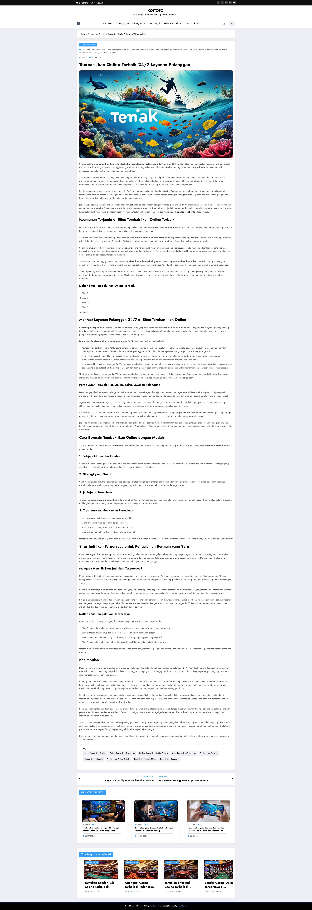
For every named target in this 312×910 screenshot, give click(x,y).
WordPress (153, 906)
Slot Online (108, 23)
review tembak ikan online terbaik (137, 49)
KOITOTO (155, 10)
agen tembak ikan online (91, 49)
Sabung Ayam (122, 23)
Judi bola (196, 23)
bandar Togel (154, 23)
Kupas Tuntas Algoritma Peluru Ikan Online (129, 780)
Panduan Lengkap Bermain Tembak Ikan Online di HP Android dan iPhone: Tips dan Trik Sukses (206, 829)
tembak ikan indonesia (198, 49)
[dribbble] (226, 2)
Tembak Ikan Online (172, 23)
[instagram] (230, 2)
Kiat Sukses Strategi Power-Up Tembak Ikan (183, 780)
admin (84, 57)
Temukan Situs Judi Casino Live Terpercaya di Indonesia (219, 885)
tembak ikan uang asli (108, 52)
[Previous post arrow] (80, 779)
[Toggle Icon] (78, 24)
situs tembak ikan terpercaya (161, 49)
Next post (163, 776)
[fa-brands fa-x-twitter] (222, 2)
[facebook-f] (218, 2)
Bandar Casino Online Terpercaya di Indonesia (99, 885)
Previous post (148, 776)
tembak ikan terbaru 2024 (88, 52)
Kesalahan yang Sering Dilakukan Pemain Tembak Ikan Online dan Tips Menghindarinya (154, 829)
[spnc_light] (232, 24)
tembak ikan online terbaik (217, 49)
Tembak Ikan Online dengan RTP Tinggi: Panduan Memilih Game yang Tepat (101, 829)
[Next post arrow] (232, 779)
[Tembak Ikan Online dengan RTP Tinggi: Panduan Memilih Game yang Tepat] (103, 811)
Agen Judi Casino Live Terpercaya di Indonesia (178, 885)
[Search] (224, 24)
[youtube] (234, 2)
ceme (186, 23)
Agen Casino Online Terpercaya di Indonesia (137, 885)
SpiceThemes (182, 906)
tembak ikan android (180, 49)
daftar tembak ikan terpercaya (112, 49)
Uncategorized (91, 863)
